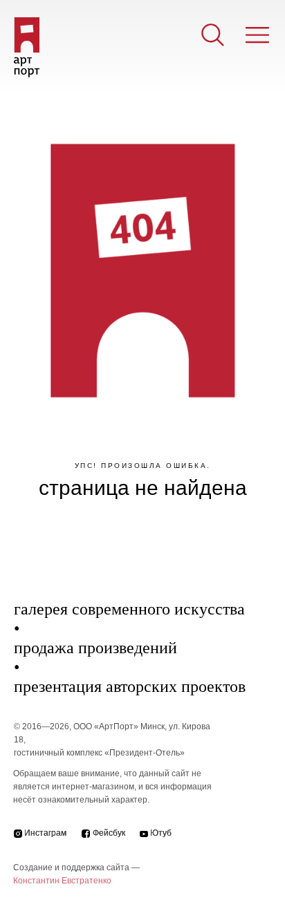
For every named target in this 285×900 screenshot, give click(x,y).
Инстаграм (45, 833)
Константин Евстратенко (62, 880)
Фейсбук (109, 833)
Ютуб (161, 833)
